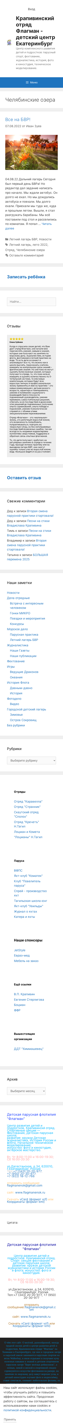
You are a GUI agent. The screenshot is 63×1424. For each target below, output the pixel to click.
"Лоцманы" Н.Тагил (28, 837)
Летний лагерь (20, 244)
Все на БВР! (17, 119)
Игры (11, 666)
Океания (16, 677)
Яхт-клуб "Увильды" (28, 906)
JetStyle (19, 950)
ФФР (17, 1010)
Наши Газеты (19, 650)
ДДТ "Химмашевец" (29, 1049)
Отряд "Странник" (27, 807)
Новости (45, 239)
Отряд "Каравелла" (28, 801)
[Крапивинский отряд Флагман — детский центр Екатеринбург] (9, 42)
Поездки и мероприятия (27, 618)
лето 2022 (40, 244)
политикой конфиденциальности (27, 1410)
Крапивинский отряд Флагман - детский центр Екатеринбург (35, 31)
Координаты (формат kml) (26, 1201)
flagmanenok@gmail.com (24, 1185)
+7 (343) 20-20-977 (27, 1171)
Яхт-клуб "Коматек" (28, 876)
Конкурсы (17, 624)
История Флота (18, 682)
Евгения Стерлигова (29, 999)
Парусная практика (24, 634)
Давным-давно (21, 688)
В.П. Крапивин (24, 994)
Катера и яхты (24, 917)
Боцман (19, 1005)
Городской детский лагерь (26, 709)
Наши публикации (23, 656)
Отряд (10, 250)
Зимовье (16, 714)
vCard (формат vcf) (33, 1199)
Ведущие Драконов (24, 672)
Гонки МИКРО (20, 613)
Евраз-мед (22, 955)
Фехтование (16, 661)
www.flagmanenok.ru (30, 1192)
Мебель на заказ (26, 961)
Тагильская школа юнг (30, 901)
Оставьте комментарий (26, 255)
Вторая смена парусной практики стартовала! (27, 545)
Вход (31, 9)
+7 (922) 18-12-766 (21, 1176)
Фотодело (14, 698)
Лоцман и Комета (27, 832)
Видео (14, 704)
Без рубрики (16, 725)
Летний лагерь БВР (23, 239)
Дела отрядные (18, 598)
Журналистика (17, 645)
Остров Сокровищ (23, 720)
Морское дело (17, 629)
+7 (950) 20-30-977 (21, 1173)
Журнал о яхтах (25, 911)
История (16, 693)
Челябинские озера (30, 250)
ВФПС (18, 870)
